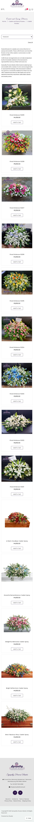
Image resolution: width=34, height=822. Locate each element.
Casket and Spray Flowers (17, 21)
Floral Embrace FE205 (17, 301)
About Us (8, 799)
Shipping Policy (26, 801)
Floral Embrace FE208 (17, 161)
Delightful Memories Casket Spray (17, 642)
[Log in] (30, 10)
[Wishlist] (32, 10)
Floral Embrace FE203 (17, 394)
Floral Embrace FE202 (17, 440)
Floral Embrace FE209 (17, 115)
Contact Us (15, 799)
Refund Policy (17, 801)
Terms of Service (24, 799)
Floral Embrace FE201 (17, 487)
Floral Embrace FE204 (17, 347)
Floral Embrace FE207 (17, 208)
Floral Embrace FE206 (17, 254)
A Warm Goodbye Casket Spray (17, 541)
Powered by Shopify (7, 816)
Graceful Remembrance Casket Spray (17, 595)
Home (4, 21)
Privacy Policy (8, 801)
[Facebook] (15, 793)
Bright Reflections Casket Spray (17, 688)
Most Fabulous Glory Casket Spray (17, 734)
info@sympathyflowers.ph (17, 787)
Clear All (30, 42)
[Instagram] (20, 793)
